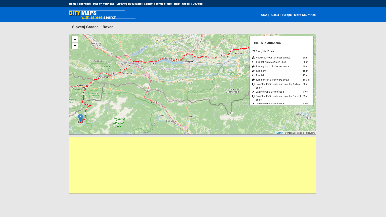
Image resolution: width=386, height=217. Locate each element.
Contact (148, 3)
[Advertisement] (190, 165)
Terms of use (164, 3)
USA (264, 15)
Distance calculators (129, 3)
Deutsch (198, 3)
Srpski (186, 3)
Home (72, 3)
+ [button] (75, 39)
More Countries (305, 15)
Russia (274, 15)
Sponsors (85, 3)
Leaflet (279, 132)
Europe (286, 15)
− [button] (75, 45)
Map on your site (103, 3)
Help (177, 3)
